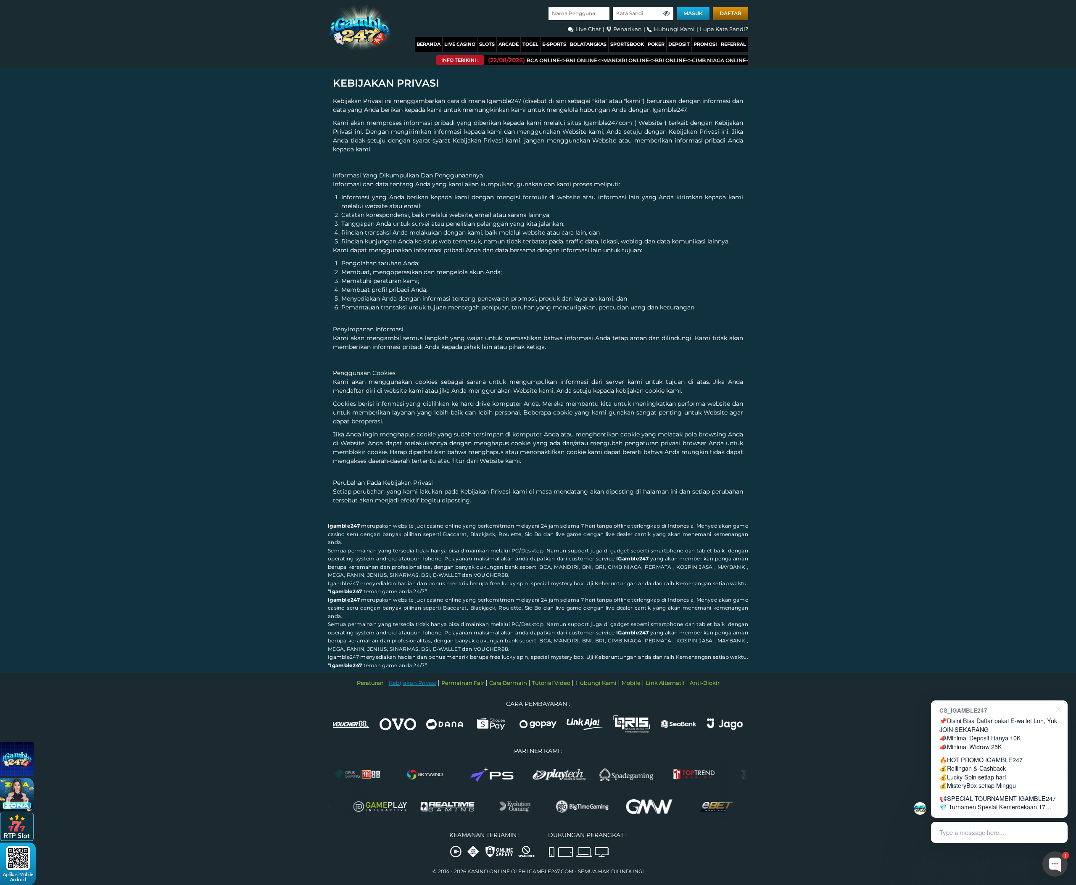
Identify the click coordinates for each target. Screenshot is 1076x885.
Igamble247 (344, 526)
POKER (656, 44)
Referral (733, 44)
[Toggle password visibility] (666, 13)
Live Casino (459, 44)
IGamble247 (632, 558)
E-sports (554, 44)
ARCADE (508, 44)
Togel (530, 44)
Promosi (705, 44)
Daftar (730, 13)
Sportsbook (627, 44)
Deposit (679, 44)
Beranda (428, 44)
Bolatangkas (588, 44)
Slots (487, 44)
